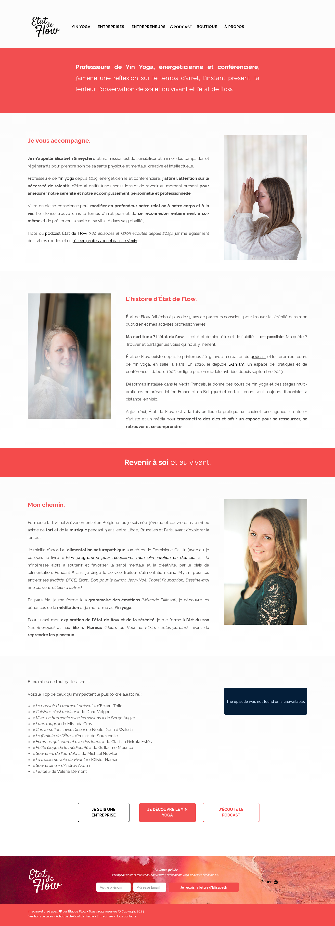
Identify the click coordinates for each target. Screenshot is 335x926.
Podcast (183, 27)
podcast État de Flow (66, 233)
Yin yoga (81, 27)
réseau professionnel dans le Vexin (105, 240)
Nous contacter (127, 916)
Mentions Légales (40, 916)
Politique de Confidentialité (74, 916)
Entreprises (111, 27)
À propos (234, 27)
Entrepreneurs (148, 27)
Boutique (207, 27)
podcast (258, 356)
